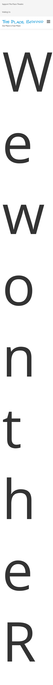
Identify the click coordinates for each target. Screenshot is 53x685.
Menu (48, 22)
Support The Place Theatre (12, 4)
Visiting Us (6, 12)
